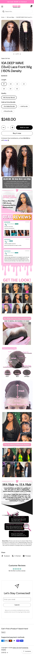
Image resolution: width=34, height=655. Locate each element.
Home (2, 17)
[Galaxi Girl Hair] (16, 6)
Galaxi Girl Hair (17, 648)
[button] (31, 6)
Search (3, 632)
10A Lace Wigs (10, 17)
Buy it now (17, 133)
